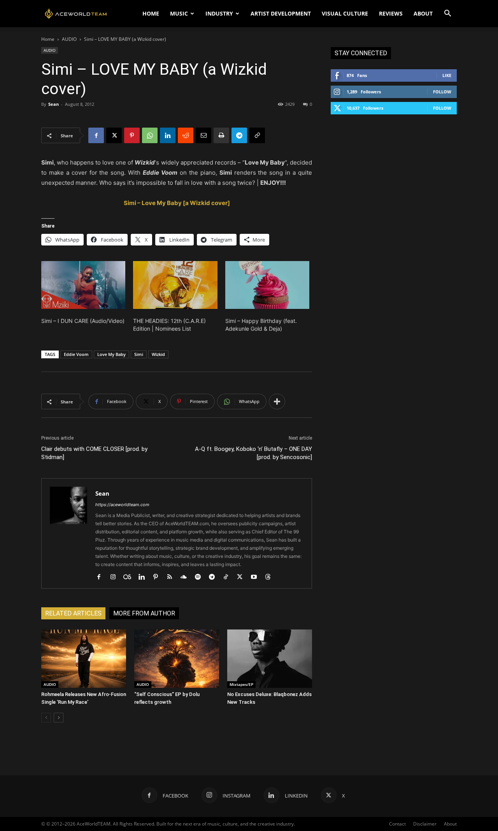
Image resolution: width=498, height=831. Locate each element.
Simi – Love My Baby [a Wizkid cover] (177, 203)
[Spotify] (200, 577)
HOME (150, 13)
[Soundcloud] (186, 577)
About (450, 823)
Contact (397, 823)
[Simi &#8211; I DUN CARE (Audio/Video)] (83, 285)
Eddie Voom (76, 354)
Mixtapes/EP (241, 684)
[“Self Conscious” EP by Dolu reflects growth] (176, 658)
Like (446, 75)
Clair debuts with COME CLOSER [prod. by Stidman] (94, 453)
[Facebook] (96, 135)
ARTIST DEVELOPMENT (281, 13)
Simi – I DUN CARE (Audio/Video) (82, 320)
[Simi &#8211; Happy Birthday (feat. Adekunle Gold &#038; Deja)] (267, 285)
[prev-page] (46, 717)
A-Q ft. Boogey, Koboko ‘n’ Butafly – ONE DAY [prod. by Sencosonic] (253, 453)
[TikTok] (228, 577)
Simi (138, 354)
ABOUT (423, 13)
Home (47, 39)
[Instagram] (115, 577)
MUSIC (179, 13)
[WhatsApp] (150, 135)
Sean (53, 104)
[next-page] (58, 717)
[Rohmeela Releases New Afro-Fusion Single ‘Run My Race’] (83, 658)
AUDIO (69, 39)
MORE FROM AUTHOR (144, 613)
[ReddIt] (185, 135)
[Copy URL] (257, 135)
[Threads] (270, 577)
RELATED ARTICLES (73, 613)
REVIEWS (391, 13)
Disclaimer (425, 823)
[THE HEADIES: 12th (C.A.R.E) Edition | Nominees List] (175, 285)
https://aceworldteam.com (122, 504)
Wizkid (158, 354)
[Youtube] (256, 577)
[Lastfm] (130, 577)
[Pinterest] (132, 135)
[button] (447, 14)
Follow (442, 92)
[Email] (203, 135)
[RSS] (172, 577)
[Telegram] (239, 135)
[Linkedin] (167, 135)
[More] (277, 401)
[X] (114, 135)
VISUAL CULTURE (345, 13)
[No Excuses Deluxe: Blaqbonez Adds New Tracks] (269, 658)
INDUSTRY (219, 13)
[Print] (221, 135)
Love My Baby (111, 354)
